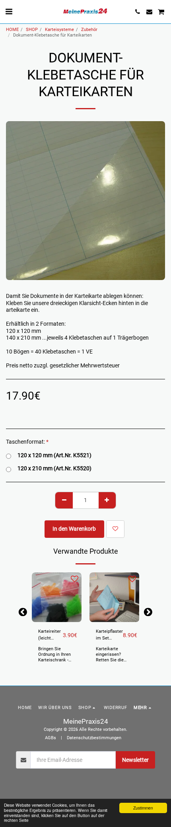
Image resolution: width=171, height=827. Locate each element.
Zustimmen (143, 808)
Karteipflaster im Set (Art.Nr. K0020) (109, 635)
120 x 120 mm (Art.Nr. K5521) (54, 455)
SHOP (32, 29)
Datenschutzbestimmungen (94, 737)
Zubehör (89, 29)
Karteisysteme (59, 29)
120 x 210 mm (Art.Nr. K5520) (54, 468)
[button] (9, 11)
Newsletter (135, 760)
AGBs (50, 737)
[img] (57, 597)
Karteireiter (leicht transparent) (50, 635)
